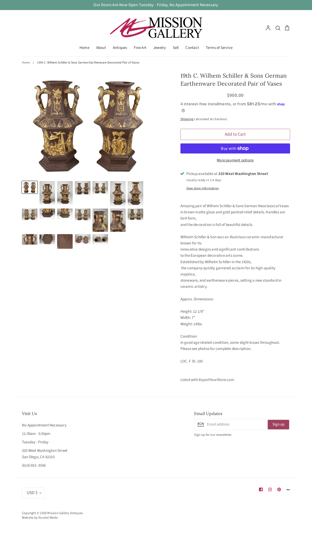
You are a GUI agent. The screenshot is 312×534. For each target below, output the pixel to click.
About (101, 47)
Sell (176, 47)
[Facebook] (260, 489)
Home (84, 47)
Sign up (278, 424)
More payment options (235, 160)
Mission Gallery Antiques (65, 513)
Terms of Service (219, 47)
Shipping (186, 119)
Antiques (120, 47)
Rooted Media (48, 517)
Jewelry (159, 47)
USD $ (32, 492)
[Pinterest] (279, 489)
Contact (192, 47)
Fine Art (140, 47)
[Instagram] (270, 489)
